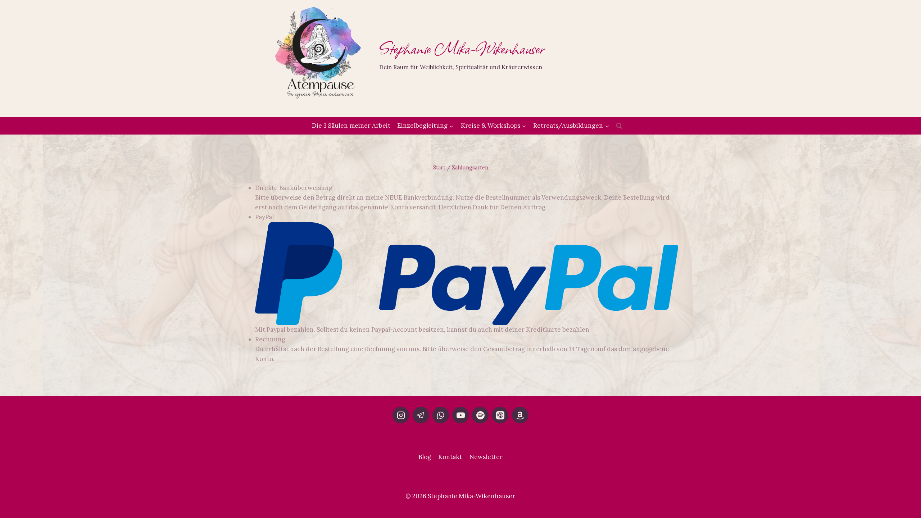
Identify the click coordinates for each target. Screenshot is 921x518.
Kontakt (450, 457)
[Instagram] (401, 415)
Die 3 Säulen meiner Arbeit (351, 126)
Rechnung (270, 339)
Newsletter (486, 457)
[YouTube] (460, 415)
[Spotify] (480, 415)
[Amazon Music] (520, 415)
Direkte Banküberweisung (293, 188)
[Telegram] (421, 415)
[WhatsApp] (440, 415)
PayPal (264, 217)
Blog (424, 457)
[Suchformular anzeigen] (619, 125)
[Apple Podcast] (500, 415)
